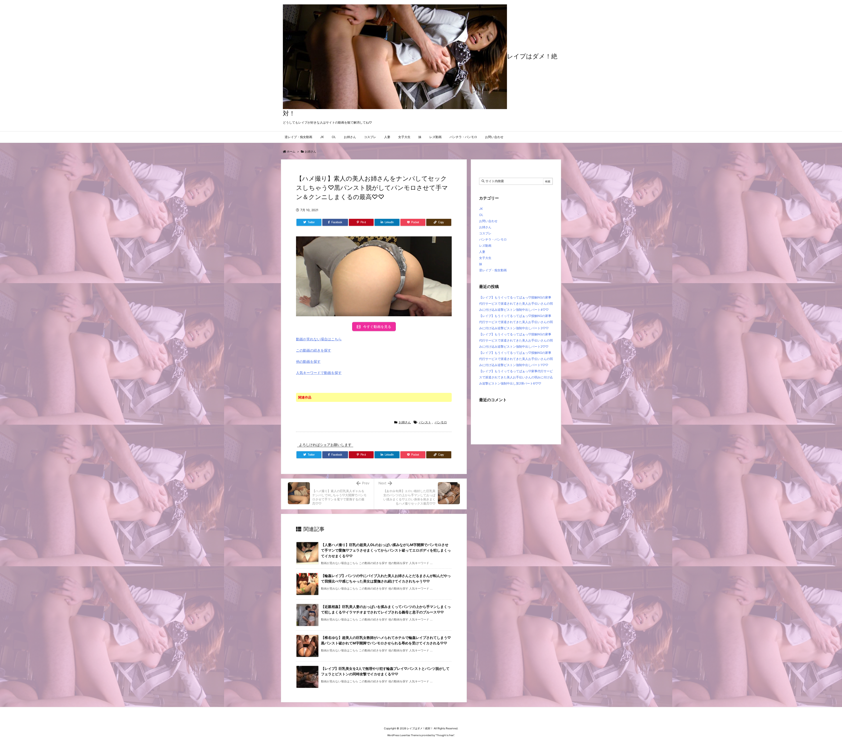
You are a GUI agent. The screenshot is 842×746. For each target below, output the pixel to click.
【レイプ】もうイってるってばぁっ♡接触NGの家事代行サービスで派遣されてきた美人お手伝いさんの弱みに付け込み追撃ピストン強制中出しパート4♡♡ (516, 303)
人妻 (482, 251)
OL (481, 215)
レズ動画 (485, 245)
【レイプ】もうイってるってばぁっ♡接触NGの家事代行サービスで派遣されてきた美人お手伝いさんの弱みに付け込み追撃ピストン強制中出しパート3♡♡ (516, 322)
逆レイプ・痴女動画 (493, 270)
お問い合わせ (488, 221)
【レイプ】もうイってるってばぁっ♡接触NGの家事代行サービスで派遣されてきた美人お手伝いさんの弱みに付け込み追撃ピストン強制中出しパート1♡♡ (516, 359)
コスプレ (485, 233)
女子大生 (485, 258)
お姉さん (310, 151)
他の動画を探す (308, 361)
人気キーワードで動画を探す (319, 372)
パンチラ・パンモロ (493, 239)
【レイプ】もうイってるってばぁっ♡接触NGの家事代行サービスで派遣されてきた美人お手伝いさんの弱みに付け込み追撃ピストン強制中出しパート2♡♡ (516, 340)
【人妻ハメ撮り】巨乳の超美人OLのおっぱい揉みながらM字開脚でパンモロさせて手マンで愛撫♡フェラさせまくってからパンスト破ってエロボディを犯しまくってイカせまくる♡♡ (386, 550)
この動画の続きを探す (313, 350)
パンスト (425, 422)
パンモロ (441, 422)
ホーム (291, 151)
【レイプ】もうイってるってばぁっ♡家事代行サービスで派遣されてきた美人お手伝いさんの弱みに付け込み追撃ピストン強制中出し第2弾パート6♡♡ (516, 377)
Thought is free (444, 735)
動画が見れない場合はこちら (319, 339)
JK (481, 208)
